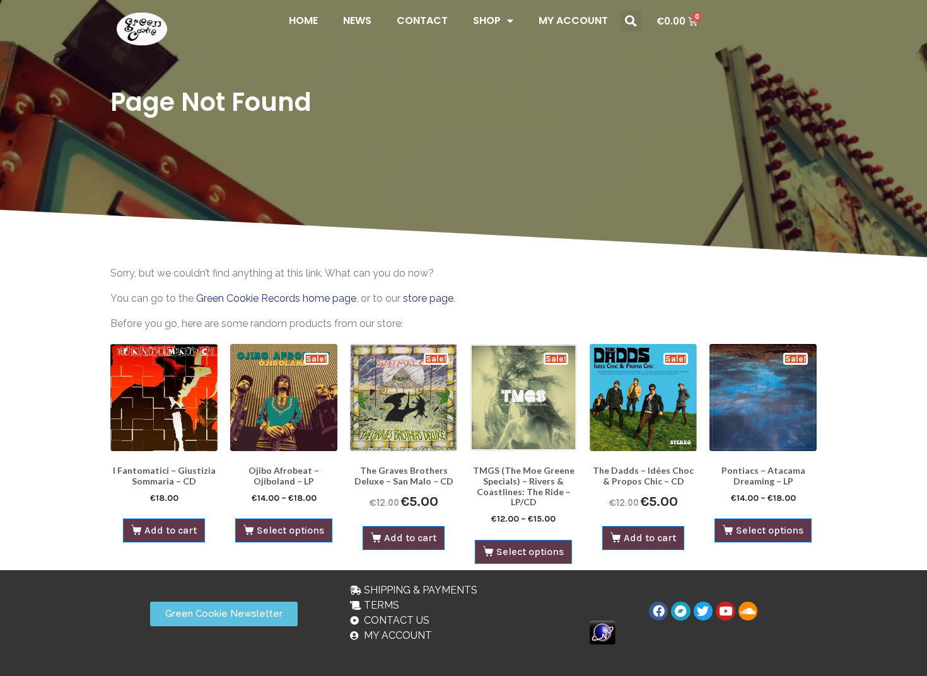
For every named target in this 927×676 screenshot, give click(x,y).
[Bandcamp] (680, 611)
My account (573, 20)
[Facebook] (658, 611)
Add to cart (170, 530)
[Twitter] (703, 611)
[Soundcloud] (747, 611)
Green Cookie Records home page (276, 298)
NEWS (357, 20)
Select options (290, 530)
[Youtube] (725, 611)
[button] (631, 21)
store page (428, 298)
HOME (303, 20)
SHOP (487, 20)
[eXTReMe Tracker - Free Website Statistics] (602, 632)
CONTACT (422, 20)
